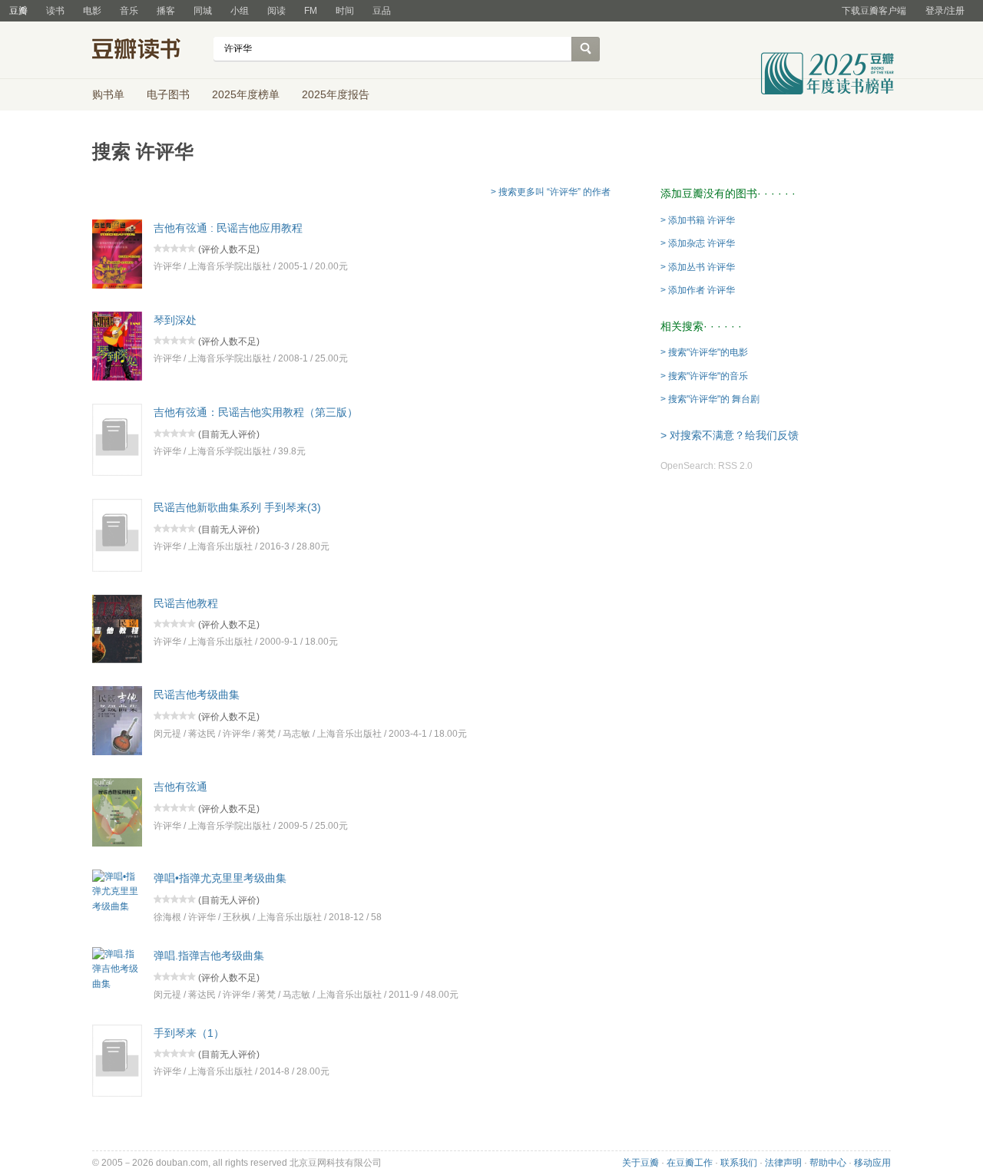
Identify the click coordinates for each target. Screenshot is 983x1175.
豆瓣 (18, 10)
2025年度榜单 (246, 94)
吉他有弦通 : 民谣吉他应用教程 (228, 227)
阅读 (276, 10)
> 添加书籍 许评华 (697, 220)
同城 (203, 10)
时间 (345, 10)
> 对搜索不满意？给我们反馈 (729, 435)
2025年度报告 (335, 94)
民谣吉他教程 (186, 602)
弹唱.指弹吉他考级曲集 (209, 955)
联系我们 (738, 1162)
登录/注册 (945, 10)
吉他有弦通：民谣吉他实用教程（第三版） (256, 412)
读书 (55, 10)
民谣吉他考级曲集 (197, 694)
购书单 (108, 94)
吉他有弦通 (180, 787)
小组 (239, 10)
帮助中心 (827, 1162)
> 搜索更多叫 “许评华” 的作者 (551, 191)
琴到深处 (175, 319)
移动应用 (872, 1162)
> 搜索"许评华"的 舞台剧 (710, 399)
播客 (166, 10)
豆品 (381, 10)
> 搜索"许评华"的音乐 (704, 376)
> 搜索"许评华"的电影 (704, 352)
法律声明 (783, 1162)
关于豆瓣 (640, 1162)
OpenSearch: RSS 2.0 (706, 465)
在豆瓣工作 (690, 1162)
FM (310, 10)
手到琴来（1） (189, 1032)
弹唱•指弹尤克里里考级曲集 (220, 878)
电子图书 (168, 94)
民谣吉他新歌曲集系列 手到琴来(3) (237, 507)
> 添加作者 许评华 (697, 290)
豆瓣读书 (148, 50)
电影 (92, 10)
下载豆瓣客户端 (874, 10)
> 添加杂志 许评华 (697, 243)
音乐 (129, 10)
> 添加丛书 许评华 (697, 267)
